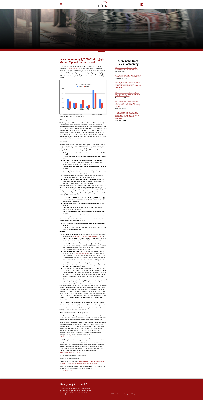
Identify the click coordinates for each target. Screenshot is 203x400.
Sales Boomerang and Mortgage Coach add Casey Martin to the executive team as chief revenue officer (127, 94)
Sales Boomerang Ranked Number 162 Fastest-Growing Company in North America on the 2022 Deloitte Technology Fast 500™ (127, 104)
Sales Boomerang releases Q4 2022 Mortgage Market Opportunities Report (127, 68)
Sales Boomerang (74, 68)
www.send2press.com (66, 370)
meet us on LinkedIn (68, 390)
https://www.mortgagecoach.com (69, 352)
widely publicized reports (81, 253)
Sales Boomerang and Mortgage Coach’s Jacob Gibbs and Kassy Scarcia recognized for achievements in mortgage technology (128, 85)
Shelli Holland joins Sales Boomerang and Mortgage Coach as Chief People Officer (128, 75)
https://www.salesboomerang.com (69, 336)
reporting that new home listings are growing (87, 236)
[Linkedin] (142, 4)
